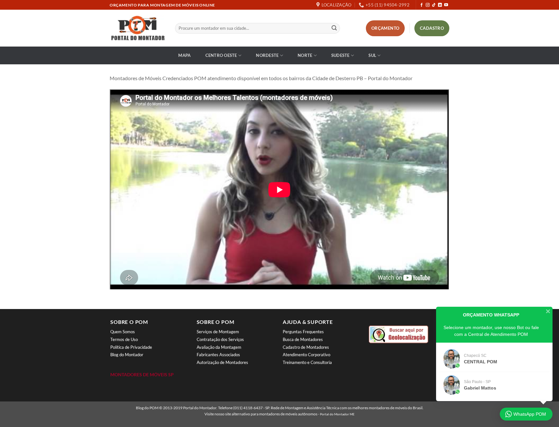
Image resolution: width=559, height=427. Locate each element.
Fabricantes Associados (218, 354)
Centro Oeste (221, 55)
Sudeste (340, 55)
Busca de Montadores (303, 339)
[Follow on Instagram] (428, 5)
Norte (305, 55)
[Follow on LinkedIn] (440, 5)
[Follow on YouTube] (446, 5)
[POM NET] (137, 28)
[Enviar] (334, 28)
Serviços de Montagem (218, 331)
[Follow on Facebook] (421, 5)
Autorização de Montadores (222, 362)
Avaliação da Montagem (219, 347)
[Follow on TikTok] (434, 5)
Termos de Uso (124, 339)
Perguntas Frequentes (303, 331)
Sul (372, 55)
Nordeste (267, 55)
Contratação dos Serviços (220, 339)
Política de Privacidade (131, 347)
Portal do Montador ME (337, 414)
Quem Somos (122, 331)
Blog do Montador (126, 354)
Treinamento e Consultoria (307, 362)
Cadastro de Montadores (306, 347)
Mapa (184, 55)
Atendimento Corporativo (306, 354)
